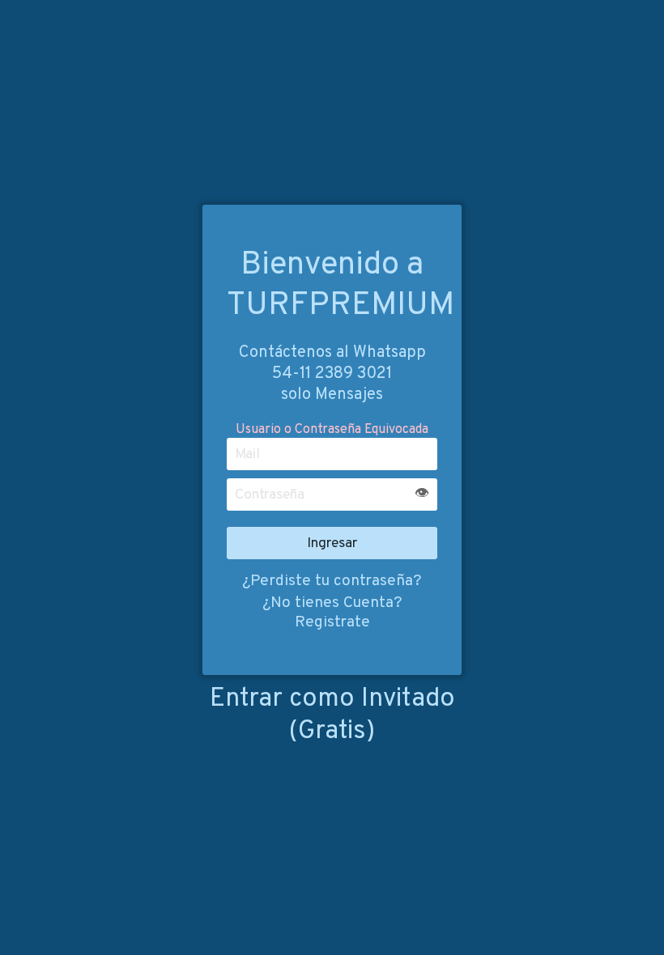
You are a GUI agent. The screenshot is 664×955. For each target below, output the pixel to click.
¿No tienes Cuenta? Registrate (332, 612)
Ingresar (332, 543)
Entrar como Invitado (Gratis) (332, 715)
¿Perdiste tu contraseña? (332, 581)
